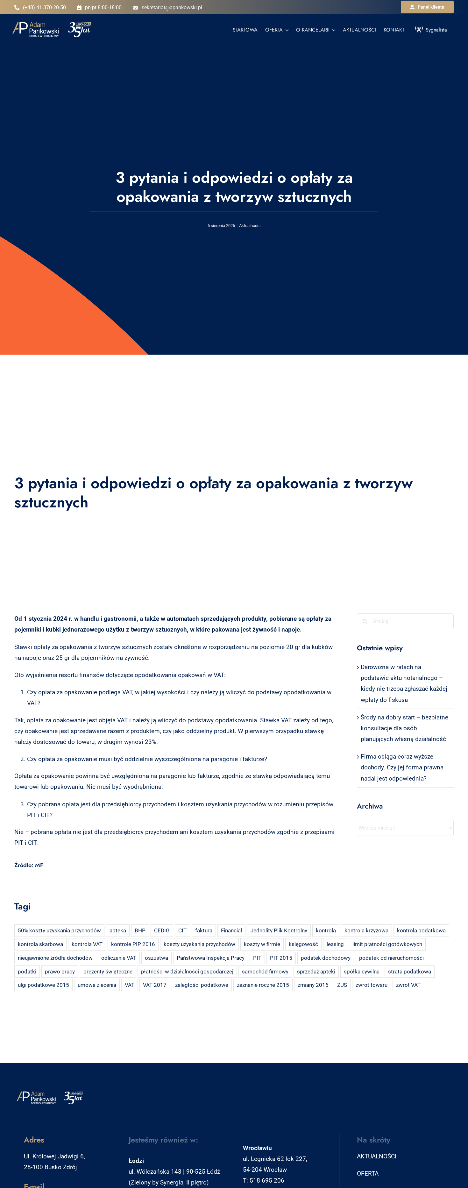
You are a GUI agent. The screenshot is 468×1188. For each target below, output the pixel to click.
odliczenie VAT (118, 958)
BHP (140, 930)
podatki (27, 971)
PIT (257, 958)
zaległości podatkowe (201, 985)
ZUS (342, 985)
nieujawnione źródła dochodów (55, 958)
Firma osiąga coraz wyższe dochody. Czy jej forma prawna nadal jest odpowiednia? (402, 767)
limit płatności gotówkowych (387, 944)
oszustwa (156, 958)
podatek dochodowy (326, 958)
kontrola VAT (87, 944)
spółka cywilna (361, 971)
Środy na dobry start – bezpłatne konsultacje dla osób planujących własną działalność (404, 728)
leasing (335, 944)
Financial (231, 930)
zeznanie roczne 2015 (263, 985)
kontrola (326, 930)
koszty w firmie (262, 944)
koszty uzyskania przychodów (199, 944)
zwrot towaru (371, 985)
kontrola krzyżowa (366, 930)
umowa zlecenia (97, 985)
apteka (118, 930)
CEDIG (162, 930)
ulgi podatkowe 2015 (43, 985)
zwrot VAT (408, 985)
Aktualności (249, 225)
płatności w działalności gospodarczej (187, 971)
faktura (203, 930)
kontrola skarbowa (40, 944)
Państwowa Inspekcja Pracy (211, 958)
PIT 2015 (281, 958)
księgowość (303, 944)
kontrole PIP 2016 (133, 944)
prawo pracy (60, 971)
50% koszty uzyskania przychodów (59, 930)
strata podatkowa (409, 971)
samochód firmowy (265, 971)
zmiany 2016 (313, 985)
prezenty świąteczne (107, 971)
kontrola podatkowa (421, 930)
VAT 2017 (155, 985)
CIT (182, 930)
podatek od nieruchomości (391, 958)
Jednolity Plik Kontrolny (279, 930)
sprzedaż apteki (316, 971)
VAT (129, 985)
